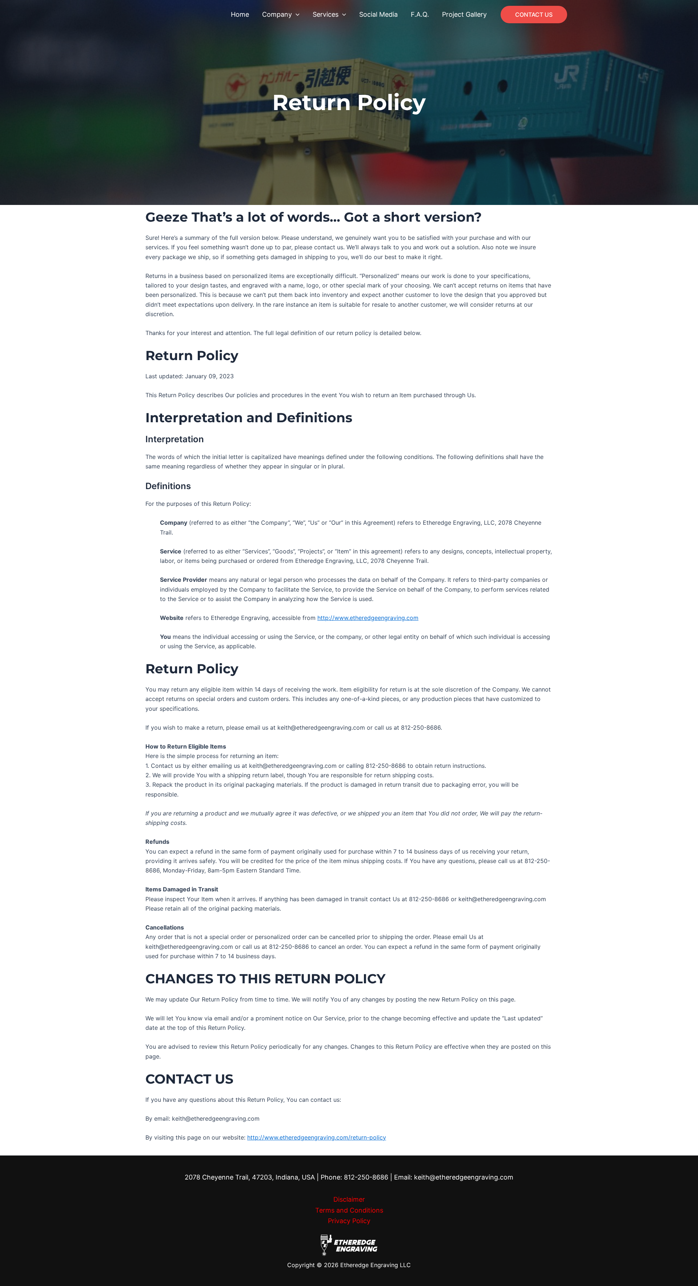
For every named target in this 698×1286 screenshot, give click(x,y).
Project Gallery (464, 14)
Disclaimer (349, 1199)
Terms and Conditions (349, 1210)
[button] (296, 14)
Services (325, 14)
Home (240, 14)
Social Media (378, 14)
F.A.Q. (420, 14)
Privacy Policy (349, 1221)
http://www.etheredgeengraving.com (367, 617)
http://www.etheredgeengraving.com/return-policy (316, 1137)
